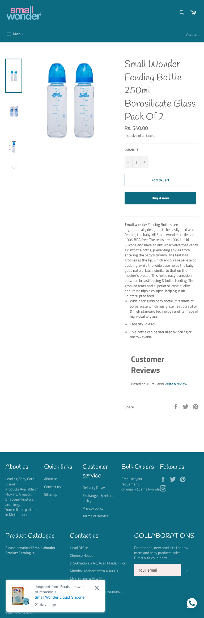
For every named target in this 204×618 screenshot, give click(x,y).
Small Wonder (24, 613)
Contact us (52, 486)
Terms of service (95, 516)
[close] (96, 587)
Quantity (132, 150)
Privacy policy (93, 508)
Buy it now (160, 198)
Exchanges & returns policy (99, 498)
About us (51, 478)
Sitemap (50, 494)
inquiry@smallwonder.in (145, 489)
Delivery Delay (94, 487)
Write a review (176, 384)
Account (192, 34)
